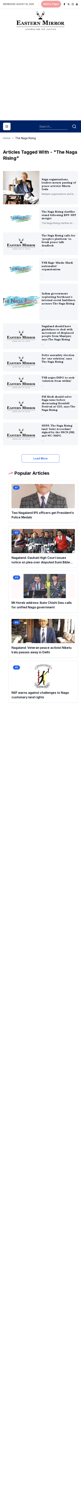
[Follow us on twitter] (68, 4)
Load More (40, 458)
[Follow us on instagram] (73, 4)
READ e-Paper (51, 4)
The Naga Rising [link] (25, 138)
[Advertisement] (40, 76)
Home (6, 138)
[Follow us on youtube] (77, 4)
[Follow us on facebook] (64, 4)
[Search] (74, 126)
